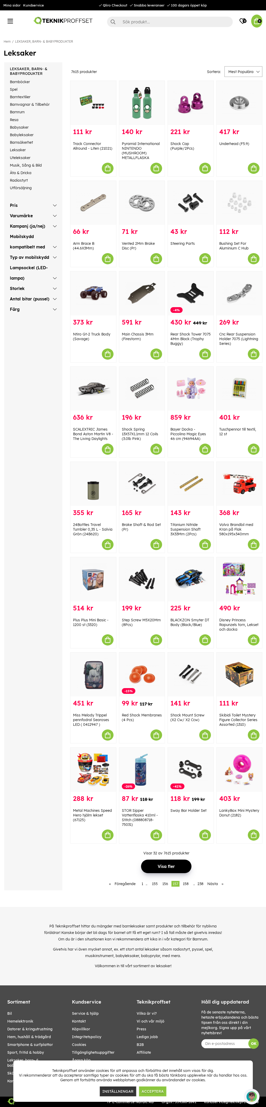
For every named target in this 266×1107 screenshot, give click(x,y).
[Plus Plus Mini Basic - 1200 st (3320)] (93, 579)
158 (186, 883)
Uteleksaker (20, 157)
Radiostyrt (19, 180)
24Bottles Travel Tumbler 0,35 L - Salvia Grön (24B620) (92, 529)
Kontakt (79, 1021)
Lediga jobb (147, 1036)
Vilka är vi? (147, 1013)
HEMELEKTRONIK (20, 1021)
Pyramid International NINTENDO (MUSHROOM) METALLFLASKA (141, 150)
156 (165, 883)
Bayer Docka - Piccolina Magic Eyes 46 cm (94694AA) (188, 434)
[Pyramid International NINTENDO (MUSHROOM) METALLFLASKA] (142, 103)
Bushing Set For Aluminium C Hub (234, 246)
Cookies (79, 1044)
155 (155, 883)
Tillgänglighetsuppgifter (93, 1052)
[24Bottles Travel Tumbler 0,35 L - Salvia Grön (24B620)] (93, 484)
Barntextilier (20, 97)
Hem (7, 41)
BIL (9, 1013)
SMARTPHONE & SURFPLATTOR (30, 1044)
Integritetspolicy (86, 1036)
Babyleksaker (22, 135)
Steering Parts (182, 243)
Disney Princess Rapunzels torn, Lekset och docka (238, 625)
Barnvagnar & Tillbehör (30, 104)
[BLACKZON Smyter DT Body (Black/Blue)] (190, 579)
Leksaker (18, 150)
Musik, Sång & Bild (26, 165)
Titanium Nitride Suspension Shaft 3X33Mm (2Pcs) (185, 529)
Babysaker (19, 127)
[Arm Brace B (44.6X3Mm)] (93, 203)
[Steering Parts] (190, 203)
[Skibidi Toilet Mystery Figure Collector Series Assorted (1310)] (239, 675)
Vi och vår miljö (150, 1021)
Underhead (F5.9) (234, 143)
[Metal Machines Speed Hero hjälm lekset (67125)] (93, 770)
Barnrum (17, 112)
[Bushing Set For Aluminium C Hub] (239, 203)
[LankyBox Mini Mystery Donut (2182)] (239, 770)
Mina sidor (12, 5)
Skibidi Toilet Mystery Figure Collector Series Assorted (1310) (238, 720)
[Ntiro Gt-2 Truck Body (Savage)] (93, 293)
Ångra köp (81, 1060)
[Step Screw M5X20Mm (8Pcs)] (142, 579)
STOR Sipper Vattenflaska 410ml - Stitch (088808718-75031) (140, 817)
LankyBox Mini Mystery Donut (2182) (239, 813)
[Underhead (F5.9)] (239, 103)
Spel (13, 89)
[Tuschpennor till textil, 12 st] (239, 389)
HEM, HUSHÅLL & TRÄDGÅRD (29, 1036)
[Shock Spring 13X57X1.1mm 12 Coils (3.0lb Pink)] (142, 389)
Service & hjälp (85, 1013)
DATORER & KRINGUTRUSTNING (29, 1029)
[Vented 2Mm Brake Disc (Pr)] (142, 203)
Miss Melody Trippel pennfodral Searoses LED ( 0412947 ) (91, 720)
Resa (14, 119)
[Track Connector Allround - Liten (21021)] (93, 103)
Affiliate (144, 1052)
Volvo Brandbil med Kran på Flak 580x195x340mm (236, 529)
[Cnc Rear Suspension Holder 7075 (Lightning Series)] (239, 293)
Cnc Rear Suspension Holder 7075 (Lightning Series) (238, 339)
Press (141, 1029)
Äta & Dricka (20, 172)
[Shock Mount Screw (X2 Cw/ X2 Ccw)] (190, 675)
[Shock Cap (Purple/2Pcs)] (190, 103)
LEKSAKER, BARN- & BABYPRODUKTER (44, 41)
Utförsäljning (21, 188)
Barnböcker (20, 82)
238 (200, 883)
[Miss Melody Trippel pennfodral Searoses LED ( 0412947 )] (93, 675)
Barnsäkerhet (21, 142)
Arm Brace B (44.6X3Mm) (83, 246)
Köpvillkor (81, 1029)
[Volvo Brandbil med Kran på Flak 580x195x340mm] (239, 484)
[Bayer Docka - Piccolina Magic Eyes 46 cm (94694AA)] (190, 389)
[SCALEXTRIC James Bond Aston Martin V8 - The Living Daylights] (93, 389)
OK (253, 1043)
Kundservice (33, 5)
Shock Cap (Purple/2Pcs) (182, 146)
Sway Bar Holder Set (188, 810)
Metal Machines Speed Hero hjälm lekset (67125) (92, 815)
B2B (140, 1044)
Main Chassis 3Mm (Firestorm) (138, 336)
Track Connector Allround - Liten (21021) (92, 146)
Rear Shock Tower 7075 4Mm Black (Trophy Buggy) (190, 339)
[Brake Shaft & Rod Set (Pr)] (142, 484)
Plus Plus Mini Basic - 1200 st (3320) (91, 622)
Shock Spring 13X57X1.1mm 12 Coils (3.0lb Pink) (140, 434)
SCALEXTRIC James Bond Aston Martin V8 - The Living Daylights (93, 434)
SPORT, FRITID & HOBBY (25, 1052)
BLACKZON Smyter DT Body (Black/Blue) (189, 622)
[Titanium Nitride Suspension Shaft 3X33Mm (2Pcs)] (190, 484)
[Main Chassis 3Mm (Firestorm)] (142, 293)
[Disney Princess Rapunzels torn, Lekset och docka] (239, 579)
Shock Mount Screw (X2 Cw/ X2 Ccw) (187, 717)
